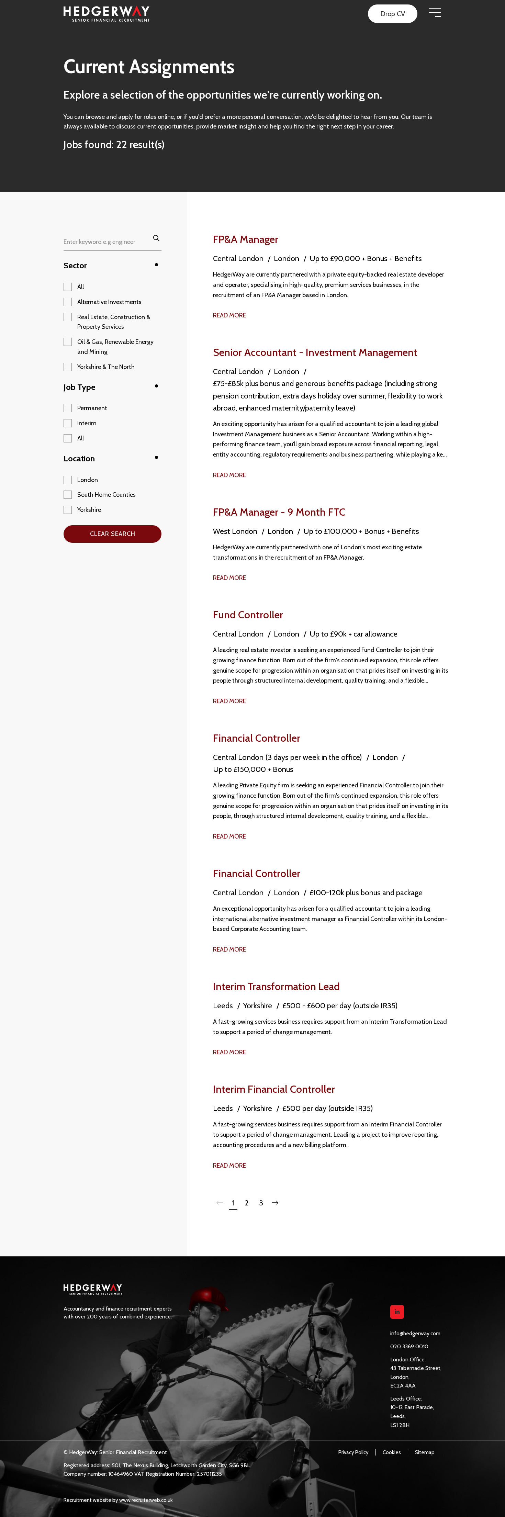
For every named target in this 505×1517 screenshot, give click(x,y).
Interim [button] (87, 423)
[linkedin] (397, 1312)
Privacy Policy (353, 1452)
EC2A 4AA (403, 1385)
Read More (229, 315)
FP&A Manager (245, 239)
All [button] (80, 287)
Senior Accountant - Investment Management (315, 352)
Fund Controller (248, 614)
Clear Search (112, 534)
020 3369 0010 (409, 1346)
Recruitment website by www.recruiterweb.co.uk (118, 1500)
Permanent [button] (92, 408)
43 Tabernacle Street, (415, 1368)
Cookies (392, 1452)
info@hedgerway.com (415, 1333)
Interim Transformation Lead (276, 986)
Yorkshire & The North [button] (106, 367)
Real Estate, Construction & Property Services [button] (113, 322)
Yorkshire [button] (89, 510)
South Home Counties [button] (106, 494)
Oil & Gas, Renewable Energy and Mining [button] (115, 347)
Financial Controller (256, 738)
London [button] (87, 480)
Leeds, (398, 1416)
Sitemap (425, 1452)
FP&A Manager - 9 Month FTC (279, 512)
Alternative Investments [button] (109, 302)
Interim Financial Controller (274, 1089)
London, (399, 1377)
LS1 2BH (399, 1425)
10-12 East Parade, (412, 1407)
